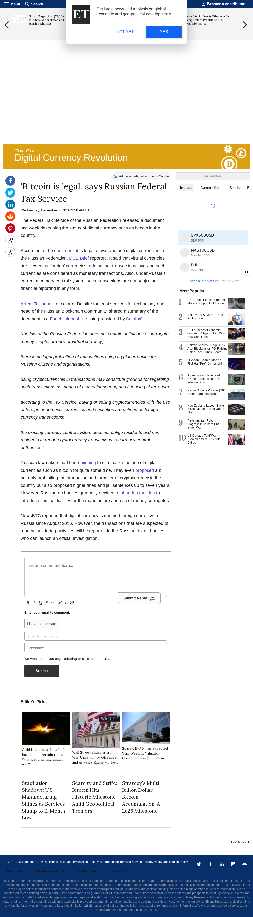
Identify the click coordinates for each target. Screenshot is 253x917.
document (64, 250)
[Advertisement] (126, 104)
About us (14, 871)
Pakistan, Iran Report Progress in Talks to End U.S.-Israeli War (207, 424)
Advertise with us (50, 871)
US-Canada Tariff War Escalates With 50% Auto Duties (204, 439)
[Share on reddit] (10, 220)
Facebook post (64, 318)
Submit (42, 670)
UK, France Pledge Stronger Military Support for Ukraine (206, 301)
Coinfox (133, 318)
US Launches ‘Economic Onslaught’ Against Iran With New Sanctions (206, 333)
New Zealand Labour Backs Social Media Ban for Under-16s (206, 409)
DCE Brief (79, 258)
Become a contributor (226, 4)
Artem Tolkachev (37, 303)
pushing (88, 462)
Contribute (87, 871)
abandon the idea (138, 492)
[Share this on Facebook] (10, 184)
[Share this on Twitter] (10, 196)
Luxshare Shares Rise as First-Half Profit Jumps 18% (205, 361)
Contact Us (118, 871)
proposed (144, 470)
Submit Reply (135, 598)
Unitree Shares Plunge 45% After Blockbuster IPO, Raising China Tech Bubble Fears (207, 348)
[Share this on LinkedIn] (10, 208)
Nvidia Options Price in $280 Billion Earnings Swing (206, 392)
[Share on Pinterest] (10, 232)
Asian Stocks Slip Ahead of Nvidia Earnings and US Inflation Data (205, 379)
